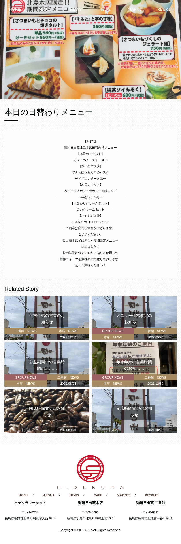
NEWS (75, 9)
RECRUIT (165, 9)
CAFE (105, 9)
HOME (15, 9)
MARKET (135, 9)
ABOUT (45, 9)
